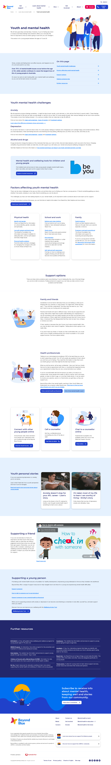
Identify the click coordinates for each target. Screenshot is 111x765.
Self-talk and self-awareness (53, 250)
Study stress (48, 230)
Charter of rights (68, 760)
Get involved (69, 721)
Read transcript (41, 561)
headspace (59, 641)
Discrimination (49, 237)
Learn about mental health (25, 12)
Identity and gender (20, 221)
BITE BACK (14, 641)
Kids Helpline (14, 653)
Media (57, 721)
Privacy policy (57, 760)
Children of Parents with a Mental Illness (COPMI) (25, 659)
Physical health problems (21, 241)
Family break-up (80, 221)
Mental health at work (84, 718)
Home (12, 12)
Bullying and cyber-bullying (53, 221)
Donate (67, 725)
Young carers (60, 664)
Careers (58, 725)
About (57, 718)
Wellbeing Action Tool (50, 607)
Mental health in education (86, 721)
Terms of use (47, 760)
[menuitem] (22, 7)
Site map (77, 760)
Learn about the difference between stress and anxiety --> (28, 123)
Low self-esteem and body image (24, 230)
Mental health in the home (85, 725)
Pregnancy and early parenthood (85, 230)
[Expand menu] (26, 7)
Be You (13, 665)
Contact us (68, 718)
